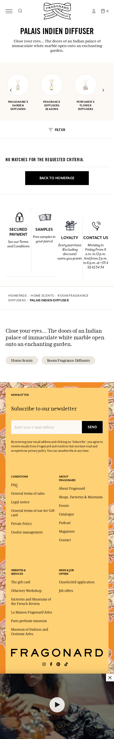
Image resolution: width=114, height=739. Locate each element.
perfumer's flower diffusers (85, 105)
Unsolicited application (77, 582)
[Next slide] (103, 90)
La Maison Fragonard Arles (31, 612)
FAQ (14, 485)
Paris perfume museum (29, 621)
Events (64, 506)
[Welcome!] (57, 10)
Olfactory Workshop (26, 591)
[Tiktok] (66, 664)
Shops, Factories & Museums (81, 497)
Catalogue (66, 514)
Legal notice (20, 502)
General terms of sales (28, 494)
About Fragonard (72, 489)
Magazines (67, 531)
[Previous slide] (11, 90)
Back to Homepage (57, 178)
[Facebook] (51, 664)
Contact (65, 540)
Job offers (66, 591)
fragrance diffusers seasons (51, 105)
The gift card (20, 582)
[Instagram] (44, 664)
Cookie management (27, 532)
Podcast (65, 523)
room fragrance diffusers (68, 360)
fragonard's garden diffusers (18, 105)
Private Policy (21, 524)
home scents (22, 360)
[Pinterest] (58, 664)
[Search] (20, 11)
